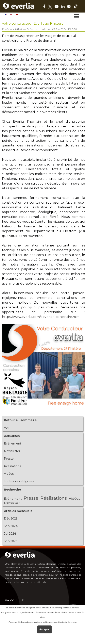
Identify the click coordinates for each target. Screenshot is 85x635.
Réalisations (12, 466)
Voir (6, 427)
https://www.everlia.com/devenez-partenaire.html (41, 317)
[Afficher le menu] (76, 16)
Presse (9, 458)
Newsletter (12, 451)
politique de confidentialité (55, 622)
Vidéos (9, 473)
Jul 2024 (10, 533)
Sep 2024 (11, 526)
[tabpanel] (43, 577)
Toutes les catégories (19, 481)
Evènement (12, 443)
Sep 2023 (10, 541)
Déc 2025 (11, 518)
